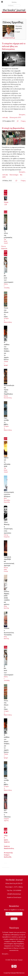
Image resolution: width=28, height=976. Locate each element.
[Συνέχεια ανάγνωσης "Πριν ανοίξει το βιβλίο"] (5, 409)
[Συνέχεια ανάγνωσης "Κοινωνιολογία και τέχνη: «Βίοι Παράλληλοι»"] (5, 376)
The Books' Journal (6, 241)
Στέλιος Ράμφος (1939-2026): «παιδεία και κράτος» (7, 597)
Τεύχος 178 (5, 203)
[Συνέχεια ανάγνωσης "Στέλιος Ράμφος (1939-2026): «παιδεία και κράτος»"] (5, 582)
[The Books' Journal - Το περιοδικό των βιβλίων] (14, 10)
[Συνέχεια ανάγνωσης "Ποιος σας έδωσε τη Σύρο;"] (5, 299)
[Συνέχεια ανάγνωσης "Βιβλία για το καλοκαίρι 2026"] (5, 448)
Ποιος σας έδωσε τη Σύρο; (6, 312)
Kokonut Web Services (17, 973)
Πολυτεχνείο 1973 (15, 117)
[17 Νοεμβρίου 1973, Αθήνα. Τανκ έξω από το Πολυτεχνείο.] (14, 59)
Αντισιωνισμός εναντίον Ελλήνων (9, 494)
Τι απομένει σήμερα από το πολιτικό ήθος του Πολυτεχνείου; (13, 46)
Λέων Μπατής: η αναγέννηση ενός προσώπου (8, 527)
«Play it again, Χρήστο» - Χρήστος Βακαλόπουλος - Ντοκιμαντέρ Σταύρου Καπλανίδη (9, 846)
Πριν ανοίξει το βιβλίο (6, 421)
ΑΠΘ (4, 177)
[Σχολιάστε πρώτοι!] (17, 121)
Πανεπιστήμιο (14, 175)
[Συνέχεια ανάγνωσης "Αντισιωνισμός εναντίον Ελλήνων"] (5, 483)
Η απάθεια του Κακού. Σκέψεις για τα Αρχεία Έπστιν (6, 351)
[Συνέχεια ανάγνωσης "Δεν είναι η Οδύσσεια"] (5, 801)
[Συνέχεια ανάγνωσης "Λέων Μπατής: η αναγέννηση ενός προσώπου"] (5, 513)
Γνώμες (23, 121)
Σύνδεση (14, 2)
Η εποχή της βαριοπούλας (13, 128)
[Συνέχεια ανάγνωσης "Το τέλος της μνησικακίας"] (5, 222)
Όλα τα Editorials (4, 247)
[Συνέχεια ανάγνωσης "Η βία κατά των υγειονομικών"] (5, 264)
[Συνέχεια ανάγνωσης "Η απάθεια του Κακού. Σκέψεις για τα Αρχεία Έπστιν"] (5, 333)
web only (5, 117)
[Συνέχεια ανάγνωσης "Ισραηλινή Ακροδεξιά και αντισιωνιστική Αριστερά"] (5, 548)
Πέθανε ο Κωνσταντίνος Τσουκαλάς (9, 631)
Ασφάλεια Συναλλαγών (14, 897)
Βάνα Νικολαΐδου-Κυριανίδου (7, 500)
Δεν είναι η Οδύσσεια (7, 813)
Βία (21, 175)
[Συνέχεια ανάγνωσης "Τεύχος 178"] (5, 198)
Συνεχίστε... (22, 114)
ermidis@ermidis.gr (9, 38)
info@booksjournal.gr (14, 894)
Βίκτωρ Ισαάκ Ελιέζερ (6, 569)
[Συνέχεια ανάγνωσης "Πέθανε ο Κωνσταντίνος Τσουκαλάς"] (5, 619)
